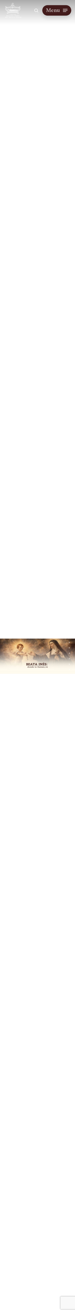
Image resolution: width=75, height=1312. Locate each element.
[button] (56, 10)
